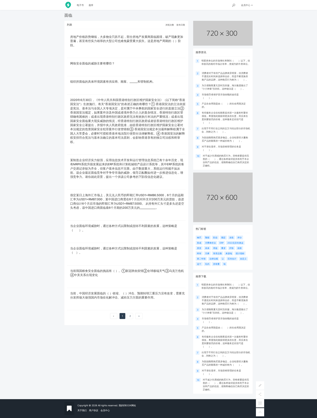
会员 (245, 5)
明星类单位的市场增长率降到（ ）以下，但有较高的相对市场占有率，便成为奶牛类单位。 (225, 64)
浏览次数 (169, 24)
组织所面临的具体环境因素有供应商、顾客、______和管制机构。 (113, 81)
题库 (91, 5)
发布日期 (180, 24)
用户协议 (93, 410)
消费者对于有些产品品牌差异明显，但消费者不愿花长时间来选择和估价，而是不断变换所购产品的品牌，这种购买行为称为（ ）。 (225, 76)
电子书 (80, 5)
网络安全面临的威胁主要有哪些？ (92, 63)
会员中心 (105, 410)
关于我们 (82, 410)
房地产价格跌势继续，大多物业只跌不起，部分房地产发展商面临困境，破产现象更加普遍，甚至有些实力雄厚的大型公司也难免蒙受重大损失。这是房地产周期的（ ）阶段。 (126, 41)
